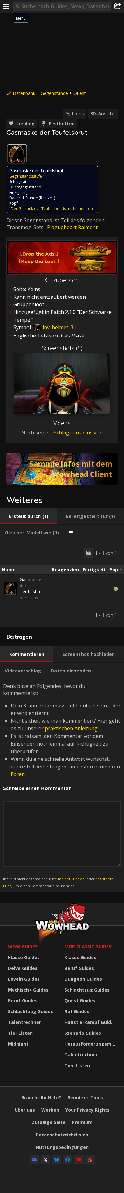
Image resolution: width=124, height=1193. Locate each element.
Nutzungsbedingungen (62, 1147)
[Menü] (6, 6)
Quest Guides (80, 1001)
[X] (45, 1159)
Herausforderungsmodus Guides (91, 1044)
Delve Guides (23, 968)
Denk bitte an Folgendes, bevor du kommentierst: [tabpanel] (62, 785)
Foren (18, 774)
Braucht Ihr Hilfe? (41, 1097)
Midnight (18, 1044)
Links (78, 114)
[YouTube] (79, 1159)
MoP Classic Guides (88, 947)
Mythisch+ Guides (28, 990)
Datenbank (24, 93)
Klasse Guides (24, 957)
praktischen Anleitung (71, 728)
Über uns (25, 1110)
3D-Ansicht (102, 114)
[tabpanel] (62, 584)
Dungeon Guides (83, 979)
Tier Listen (20, 1033)
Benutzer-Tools (85, 1097)
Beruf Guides (23, 1001)
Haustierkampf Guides (90, 1022)
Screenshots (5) (62, 348)
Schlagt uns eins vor (78, 432)
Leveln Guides (24, 979)
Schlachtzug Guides (30, 1011)
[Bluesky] (56, 1159)
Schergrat (17, 181)
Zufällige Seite (48, 1122)
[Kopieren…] (88, 553)
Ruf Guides (77, 1011)
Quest (79, 93)
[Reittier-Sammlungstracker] (62, 469)
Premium (82, 1122)
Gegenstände (54, 93)
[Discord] (34, 1159)
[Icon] (17, 154)
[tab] (28, 516)
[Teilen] (117, 6)
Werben (50, 1110)
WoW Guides (23, 947)
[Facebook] (67, 1159)
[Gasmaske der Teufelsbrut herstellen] (11, 589)
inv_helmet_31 (58, 327)
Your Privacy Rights (87, 1110)
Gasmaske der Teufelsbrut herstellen (31, 588)
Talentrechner (24, 1022)
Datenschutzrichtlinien (62, 1135)
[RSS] (90, 1159)
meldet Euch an (71, 878)
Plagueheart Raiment (72, 227)
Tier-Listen (77, 1065)
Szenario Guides (83, 1033)
